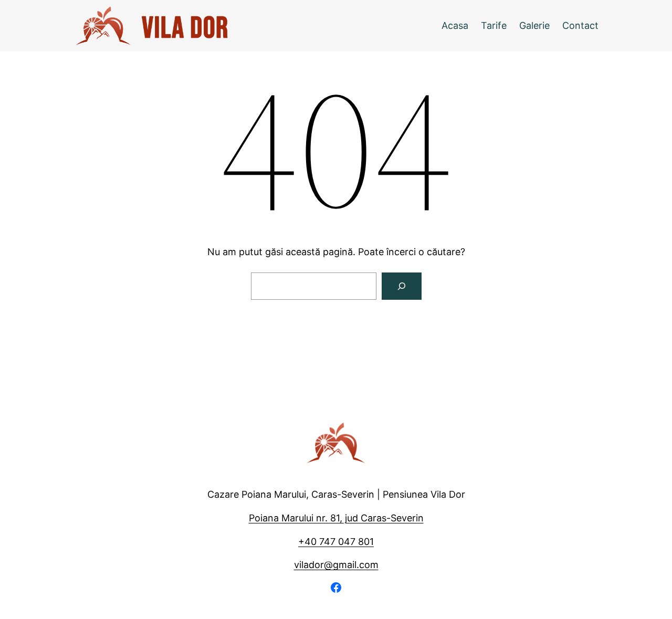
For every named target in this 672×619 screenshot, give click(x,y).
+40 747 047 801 (336, 541)
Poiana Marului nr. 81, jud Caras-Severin (336, 517)
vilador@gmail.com (336, 564)
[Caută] (402, 286)
